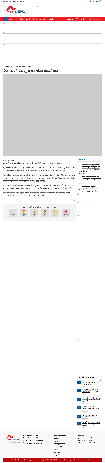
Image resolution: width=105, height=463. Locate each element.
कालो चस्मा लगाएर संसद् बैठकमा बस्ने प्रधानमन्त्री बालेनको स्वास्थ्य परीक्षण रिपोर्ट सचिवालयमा (91, 382)
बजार (44, 19)
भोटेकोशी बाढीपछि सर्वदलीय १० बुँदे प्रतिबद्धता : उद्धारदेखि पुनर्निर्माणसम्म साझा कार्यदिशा (91, 424)
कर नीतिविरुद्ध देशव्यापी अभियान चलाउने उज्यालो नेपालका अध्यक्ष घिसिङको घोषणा (90, 391)
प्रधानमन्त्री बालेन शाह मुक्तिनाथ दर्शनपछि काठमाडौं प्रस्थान (89, 416)
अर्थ (16, 19)
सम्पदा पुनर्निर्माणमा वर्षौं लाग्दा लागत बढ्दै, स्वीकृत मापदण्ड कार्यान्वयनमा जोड (91, 400)
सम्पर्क (90, 440)
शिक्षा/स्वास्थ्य (37, 19)
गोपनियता (91, 438)
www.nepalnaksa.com (14, 443)
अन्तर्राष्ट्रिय (52, 19)
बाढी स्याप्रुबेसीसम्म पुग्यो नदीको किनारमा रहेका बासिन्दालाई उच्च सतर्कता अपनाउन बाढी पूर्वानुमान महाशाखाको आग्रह (88, 169)
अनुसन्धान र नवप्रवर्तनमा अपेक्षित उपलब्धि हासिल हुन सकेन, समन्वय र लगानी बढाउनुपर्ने (91, 408)
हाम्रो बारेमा (92, 442)
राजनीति (28, 19)
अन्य (58, 19)
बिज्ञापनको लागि (82, 440)
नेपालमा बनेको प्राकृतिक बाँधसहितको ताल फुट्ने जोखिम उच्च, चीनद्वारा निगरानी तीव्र (89, 190)
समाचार (11, 19)
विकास (22, 19)
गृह (5, 19)
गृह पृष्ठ (79, 438)
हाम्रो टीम (80, 442)
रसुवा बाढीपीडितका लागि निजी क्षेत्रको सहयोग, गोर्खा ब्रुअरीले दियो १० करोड (90, 180)
